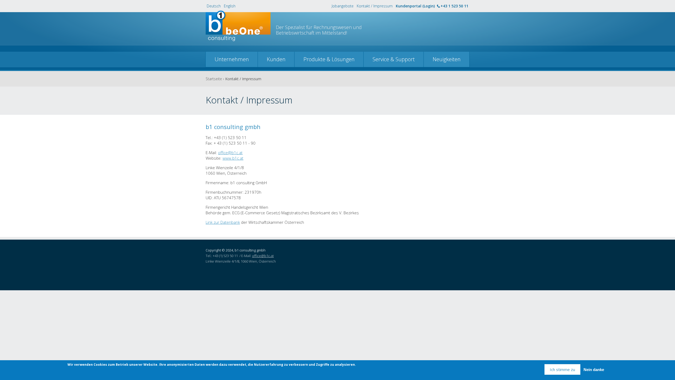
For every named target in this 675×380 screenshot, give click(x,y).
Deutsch (214, 5)
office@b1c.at (230, 152)
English (229, 5)
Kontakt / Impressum (375, 5)
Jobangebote (343, 5)
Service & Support (394, 59)
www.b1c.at (233, 158)
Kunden (276, 59)
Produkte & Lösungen (329, 59)
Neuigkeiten (447, 59)
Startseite (214, 78)
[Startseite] (238, 28)
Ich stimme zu (562, 369)
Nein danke (594, 369)
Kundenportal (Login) (415, 5)
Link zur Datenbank (223, 222)
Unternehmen (232, 59)
